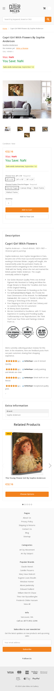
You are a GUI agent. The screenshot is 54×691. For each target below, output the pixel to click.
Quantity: (9, 198)
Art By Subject (27, 553)
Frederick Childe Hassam (27, 600)
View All (27, 604)
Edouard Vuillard (27, 589)
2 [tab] (25, 504)
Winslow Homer (27, 581)
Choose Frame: (21, 184)
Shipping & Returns (27, 525)
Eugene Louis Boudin (27, 578)
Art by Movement (27, 549)
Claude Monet (27, 566)
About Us (27, 517)
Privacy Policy (27, 521)
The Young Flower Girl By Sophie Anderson (25, 478)
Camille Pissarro (27, 570)
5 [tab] (31, 504)
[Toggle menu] (3, 8)
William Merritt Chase (27, 593)
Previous (3, 465)
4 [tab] (29, 504)
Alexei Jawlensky (27, 585)
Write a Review (22, 48)
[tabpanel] (27, 465)
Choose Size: (17, 176)
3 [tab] (27, 504)
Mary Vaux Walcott (27, 574)
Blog (27, 532)
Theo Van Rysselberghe (27, 596)
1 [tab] (22, 504)
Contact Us (27, 529)
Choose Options (27, 494)
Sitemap (27, 536)
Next (50, 465)
